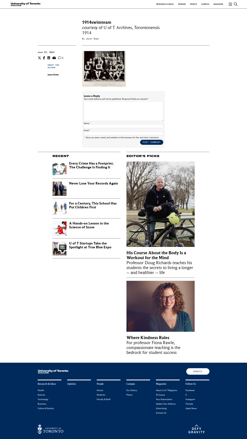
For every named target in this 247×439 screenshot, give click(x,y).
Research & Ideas (165, 4)
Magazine (218, 4)
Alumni (100, 390)
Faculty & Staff (104, 399)
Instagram (190, 399)
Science (41, 394)
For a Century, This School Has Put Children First (93, 205)
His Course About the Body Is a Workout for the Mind (156, 255)
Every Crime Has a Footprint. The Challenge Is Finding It (91, 165)
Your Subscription (164, 399)
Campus (205, 4)
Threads (189, 404)
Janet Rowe (92, 38)
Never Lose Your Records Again (93, 183)
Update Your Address (166, 404)
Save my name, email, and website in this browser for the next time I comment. (122, 137)
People (193, 4)
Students (101, 394)
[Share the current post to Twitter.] (39, 58)
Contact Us (161, 413)
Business (42, 404)
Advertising (161, 408)
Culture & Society (46, 408)
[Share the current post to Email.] (53, 58)
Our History (131, 390)
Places (129, 394)
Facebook (190, 390)
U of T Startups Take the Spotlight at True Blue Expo (90, 245)
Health (41, 390)
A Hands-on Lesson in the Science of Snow (89, 225)
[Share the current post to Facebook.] (44, 58)
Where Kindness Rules (147, 337)
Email (87, 130)
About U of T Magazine (166, 390)
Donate (197, 371)
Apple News (191, 408)
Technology (43, 399)
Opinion (182, 4)
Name (87, 123)
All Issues (160, 394)
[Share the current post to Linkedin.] (48, 57)
